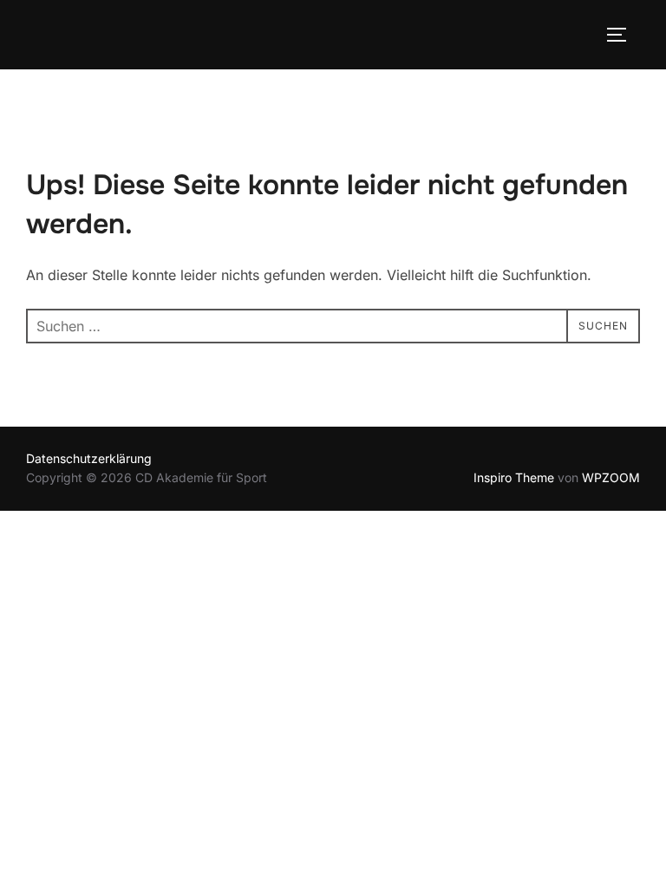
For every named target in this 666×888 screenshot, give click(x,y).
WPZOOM (611, 477)
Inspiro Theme (513, 477)
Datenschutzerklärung (89, 458)
